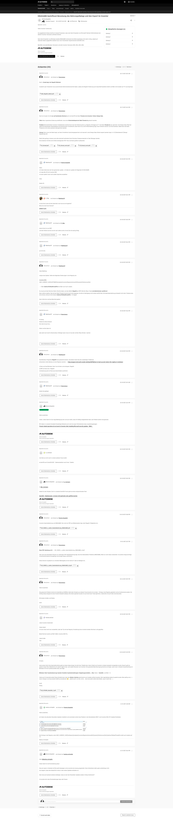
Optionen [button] (132, 15)
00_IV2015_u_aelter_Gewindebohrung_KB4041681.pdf (55, 528)
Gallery (72, 8)
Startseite (40, 12)
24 (44, 194)
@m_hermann (44, 487)
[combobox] (62, 2)
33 (44, 478)
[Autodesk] (42, 2)
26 (44, 241)
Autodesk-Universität (80, 8)
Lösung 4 (108, 44)
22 (44, 106)
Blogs (53, 8)
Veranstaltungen (60, 8)
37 (44, 613)
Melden (62, 56)
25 (44, 219)
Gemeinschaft (41, 8)
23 (44, 158)
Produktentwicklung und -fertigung (51, 12)
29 (44, 350)
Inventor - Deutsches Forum (66, 12)
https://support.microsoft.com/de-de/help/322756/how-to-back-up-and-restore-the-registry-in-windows (95, 362)
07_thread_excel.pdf (85, 145)
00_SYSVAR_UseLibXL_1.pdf (48, 690)
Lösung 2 (108, 37)
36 (44, 578)
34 (44, 514)
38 (44, 651)
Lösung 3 (108, 40)
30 (44, 382)
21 (44, 73)
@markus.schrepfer (47, 759)
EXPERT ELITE (42, 209)
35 (44, 541)
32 (44, 448)
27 (44, 261)
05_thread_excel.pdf (64, 145)
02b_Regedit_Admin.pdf (47, 94)
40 (44, 750)
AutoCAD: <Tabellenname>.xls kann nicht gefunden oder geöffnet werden (58, 496)
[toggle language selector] (124, 1)
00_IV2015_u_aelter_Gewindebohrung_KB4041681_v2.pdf (56, 565)
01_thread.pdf (45, 145)
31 (44, 402)
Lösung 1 (108, 33)
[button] (134, 20)
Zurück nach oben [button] (45, 815)
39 (44, 703)
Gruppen (67, 8)
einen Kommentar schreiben (46, 56)
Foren (48, 8)
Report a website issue (128, 815)
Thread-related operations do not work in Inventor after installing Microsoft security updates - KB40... (66, 426)
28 (44, 310)
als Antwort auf (58, 77)
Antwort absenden (126, 801)
